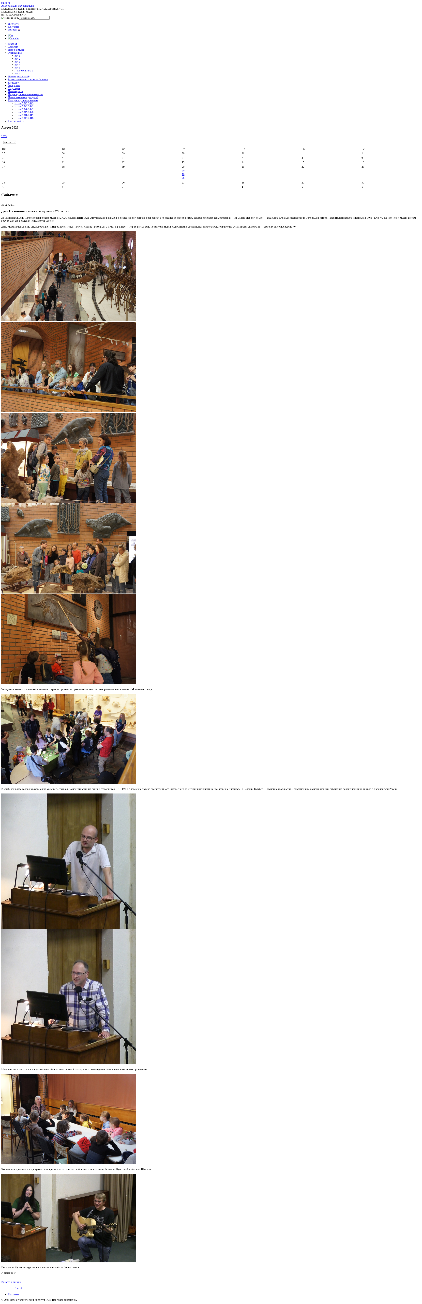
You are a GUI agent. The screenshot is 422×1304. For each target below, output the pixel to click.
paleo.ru (5, 2)
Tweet (18, 1288)
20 (183, 170)
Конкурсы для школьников (23, 100)
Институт (13, 23)
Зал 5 (17, 67)
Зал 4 (17, 64)
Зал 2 (17, 58)
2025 (4, 136)
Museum (13, 29)
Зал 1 (17, 55)
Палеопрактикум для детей (23, 97)
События (13, 46)
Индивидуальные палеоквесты (25, 94)
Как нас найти (16, 121)
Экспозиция (15, 52)
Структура (14, 88)
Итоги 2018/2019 (24, 115)
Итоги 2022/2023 (24, 103)
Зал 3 (17, 61)
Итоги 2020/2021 (24, 109)
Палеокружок (15, 91)
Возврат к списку (11, 1282)
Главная (12, 43)
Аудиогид (13, 82)
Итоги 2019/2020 (24, 112)
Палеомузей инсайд (19, 76)
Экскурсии (14, 85)
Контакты (13, 26)
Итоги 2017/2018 (24, 118)
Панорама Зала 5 (24, 70)
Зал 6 (17, 73)
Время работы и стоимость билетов (28, 79)
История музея (16, 49)
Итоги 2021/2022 (24, 106)
